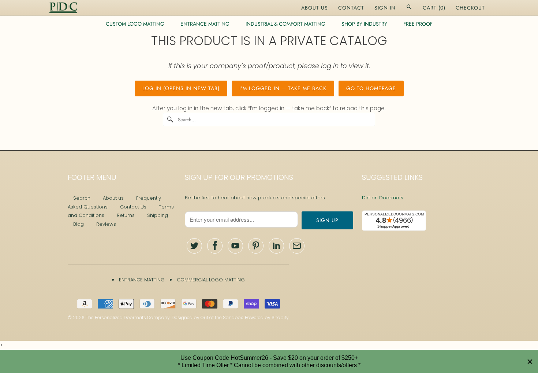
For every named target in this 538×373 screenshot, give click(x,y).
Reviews (106, 224)
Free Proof (418, 23)
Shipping (157, 215)
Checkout (470, 7)
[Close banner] (530, 361)
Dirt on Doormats (382, 197)
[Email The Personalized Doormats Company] (297, 246)
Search (81, 198)
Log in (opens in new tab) (181, 88)
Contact (351, 7)
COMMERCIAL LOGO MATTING (211, 279)
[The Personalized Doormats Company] (63, 7)
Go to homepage (371, 88)
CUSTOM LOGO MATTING (135, 23)
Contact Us (133, 206)
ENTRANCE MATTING (204, 23)
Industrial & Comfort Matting (285, 23)
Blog (78, 224)
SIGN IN (385, 7)
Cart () (434, 7)
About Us (314, 7)
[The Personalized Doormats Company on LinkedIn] (276, 246)
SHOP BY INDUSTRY (364, 23)
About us (113, 198)
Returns (126, 215)
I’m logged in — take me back (282, 88)
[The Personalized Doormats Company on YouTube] (235, 246)
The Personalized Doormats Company (128, 317)
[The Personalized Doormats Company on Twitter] (194, 246)
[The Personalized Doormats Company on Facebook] (215, 246)
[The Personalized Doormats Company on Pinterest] (256, 246)
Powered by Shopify (267, 317)
